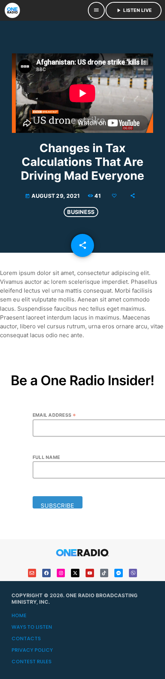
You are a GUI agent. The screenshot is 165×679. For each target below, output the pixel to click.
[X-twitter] (75, 573)
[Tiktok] (104, 573)
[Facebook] (46, 573)
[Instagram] (61, 573)
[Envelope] (32, 573)
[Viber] (133, 573)
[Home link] (12, 10)
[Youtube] (90, 573)
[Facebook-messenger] (118, 573)
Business (80, 212)
